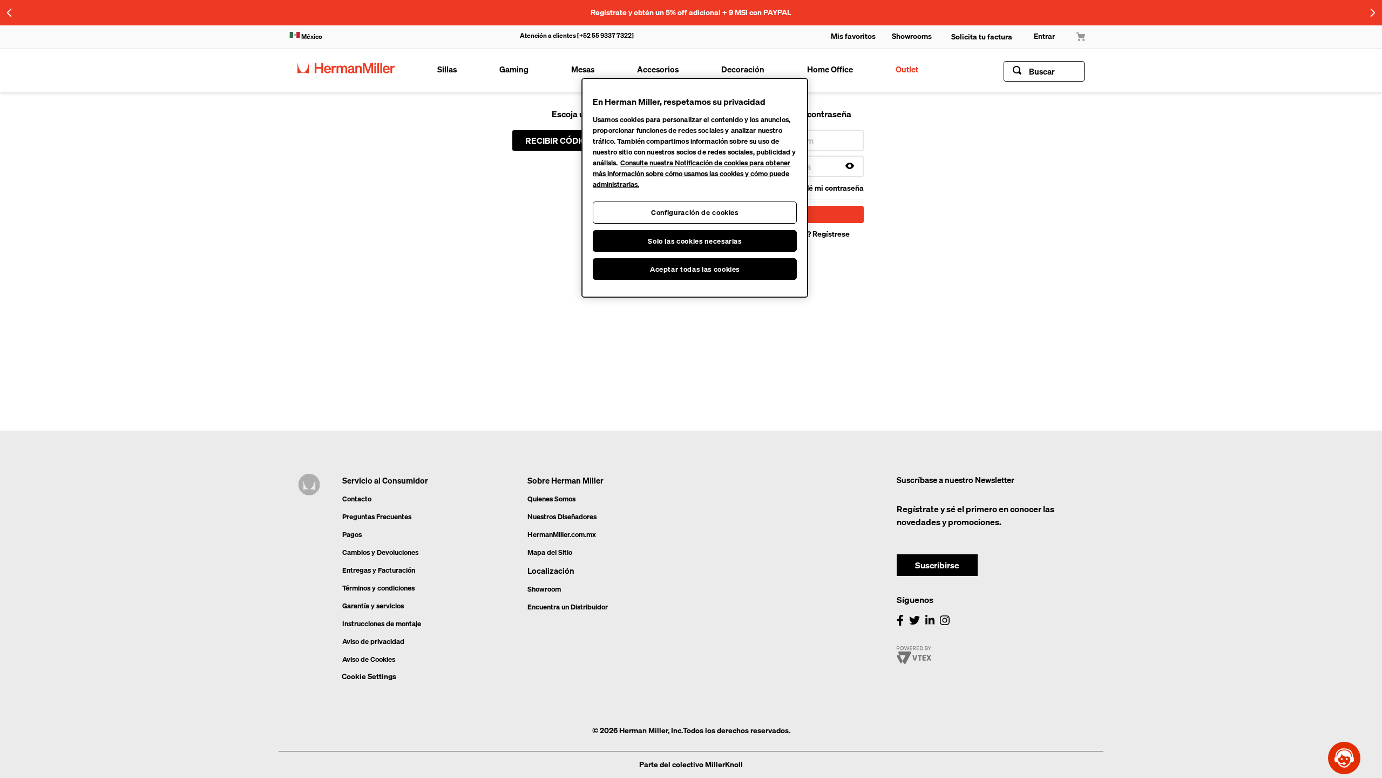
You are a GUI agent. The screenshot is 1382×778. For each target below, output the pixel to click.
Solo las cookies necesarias (695, 241)
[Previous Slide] (9, 12)
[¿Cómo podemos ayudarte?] (1344, 758)
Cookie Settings (369, 677)
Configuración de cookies (695, 212)
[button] (691, 12)
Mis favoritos (853, 36)
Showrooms (912, 36)
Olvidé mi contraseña (827, 188)
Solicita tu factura (981, 37)
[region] (694, 188)
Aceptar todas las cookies (695, 269)
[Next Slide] (1372, 12)
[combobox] (1044, 71)
